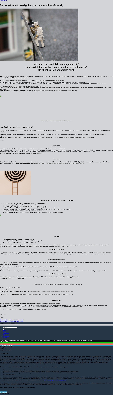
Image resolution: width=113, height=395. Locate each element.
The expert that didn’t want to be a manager (12, 320)
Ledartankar (3, 0)
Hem (4, 330)
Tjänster (5, 335)
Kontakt (5, 338)
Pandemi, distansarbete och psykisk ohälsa (11, 321)
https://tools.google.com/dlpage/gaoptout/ (55, 380)
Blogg (4, 332)
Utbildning (6, 333)
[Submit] (3, 329)
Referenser (6, 336)
